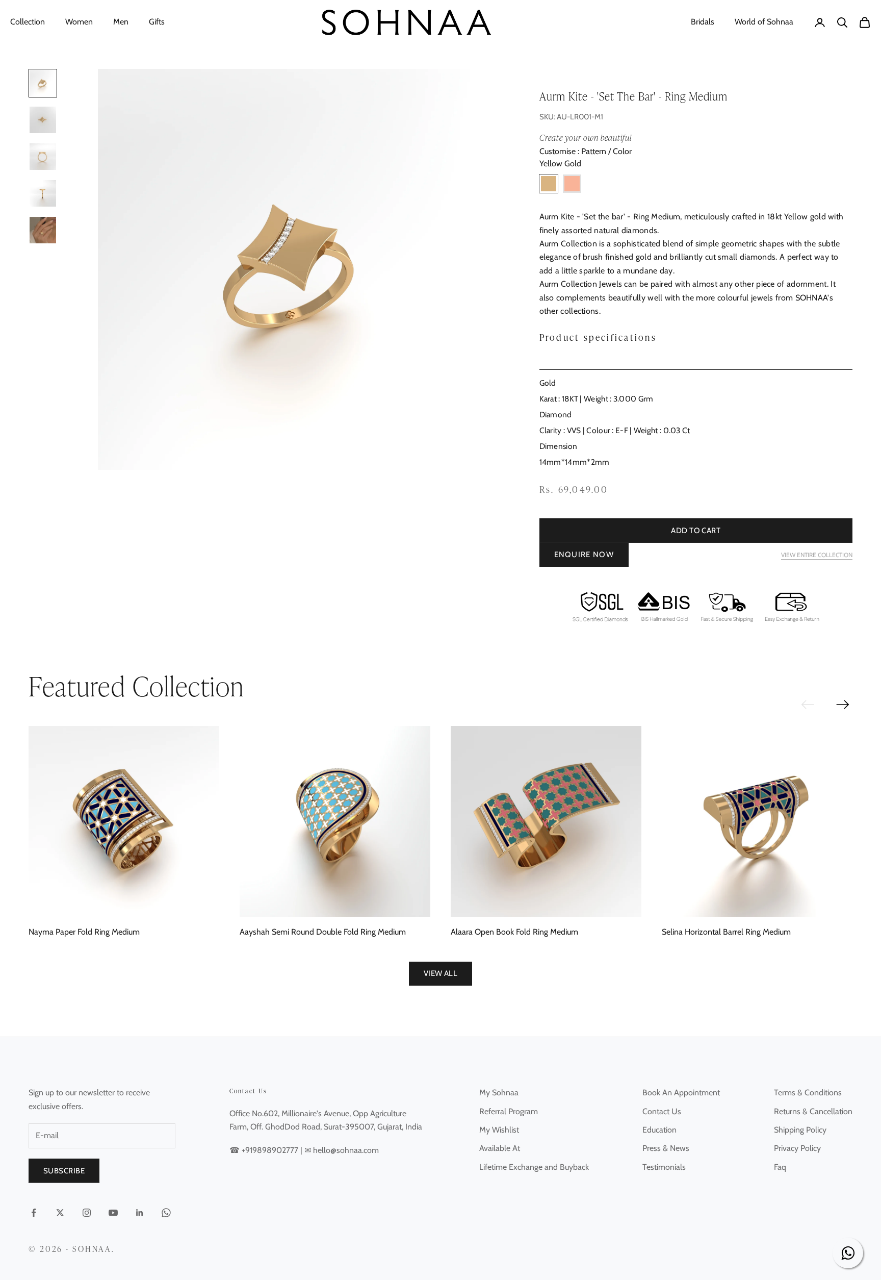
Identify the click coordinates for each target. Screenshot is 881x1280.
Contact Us (661, 1111)
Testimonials (664, 1167)
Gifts (157, 22)
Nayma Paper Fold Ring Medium (84, 932)
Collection (27, 22)
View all (441, 973)
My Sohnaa (499, 1092)
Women (79, 22)
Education (659, 1130)
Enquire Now (584, 554)
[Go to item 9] (43, 230)
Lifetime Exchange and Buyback (534, 1167)
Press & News (665, 1148)
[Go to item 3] (43, 120)
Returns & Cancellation (813, 1111)
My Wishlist (499, 1130)
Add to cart (695, 530)
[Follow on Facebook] (34, 1213)
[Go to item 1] (43, 83)
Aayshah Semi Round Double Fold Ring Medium (323, 932)
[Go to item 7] (43, 193)
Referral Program (508, 1111)
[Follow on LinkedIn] (140, 1213)
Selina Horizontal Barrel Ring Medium (726, 932)
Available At (499, 1148)
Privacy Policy (797, 1148)
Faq (780, 1167)
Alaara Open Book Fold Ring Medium (514, 932)
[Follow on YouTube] (113, 1213)
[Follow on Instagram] (87, 1213)
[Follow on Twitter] (60, 1213)
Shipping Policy (800, 1130)
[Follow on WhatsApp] (166, 1213)
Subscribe (64, 1170)
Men (120, 22)
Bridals (702, 22)
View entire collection (816, 555)
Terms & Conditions (808, 1092)
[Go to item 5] (43, 156)
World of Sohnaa (764, 22)
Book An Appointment (681, 1092)
